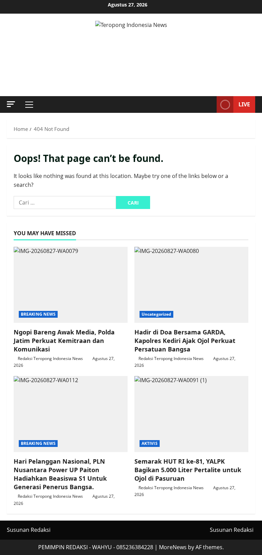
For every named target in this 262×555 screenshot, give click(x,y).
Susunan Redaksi (28, 530)
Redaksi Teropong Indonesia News (50, 358)
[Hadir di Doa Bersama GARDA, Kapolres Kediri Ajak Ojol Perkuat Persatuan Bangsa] (191, 285)
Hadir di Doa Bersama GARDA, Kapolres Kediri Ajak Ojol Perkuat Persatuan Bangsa (184, 340)
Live (244, 104)
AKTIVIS (150, 443)
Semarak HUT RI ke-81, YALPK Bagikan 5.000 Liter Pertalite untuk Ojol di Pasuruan (187, 469)
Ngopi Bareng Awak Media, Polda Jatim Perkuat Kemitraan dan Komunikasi (64, 340)
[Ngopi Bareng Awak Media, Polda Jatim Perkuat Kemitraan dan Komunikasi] (71, 285)
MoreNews (173, 547)
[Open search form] (209, 104)
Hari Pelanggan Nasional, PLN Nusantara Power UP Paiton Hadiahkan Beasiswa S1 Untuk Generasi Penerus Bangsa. (60, 474)
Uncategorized (156, 314)
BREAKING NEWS (38, 314)
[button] (11, 104)
